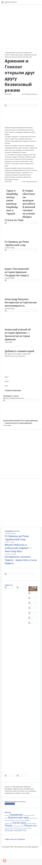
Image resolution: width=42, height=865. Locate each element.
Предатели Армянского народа (18, 828)
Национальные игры (18, 826)
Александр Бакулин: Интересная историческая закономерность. (21, 302)
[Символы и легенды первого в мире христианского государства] (32, 618)
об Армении (28, 57)
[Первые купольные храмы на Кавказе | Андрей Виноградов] (21, 776)
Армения (8, 127)
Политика (7, 828)
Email (7, 381)
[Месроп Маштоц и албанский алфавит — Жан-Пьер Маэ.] (21, 588)
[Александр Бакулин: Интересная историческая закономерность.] (21, 280)
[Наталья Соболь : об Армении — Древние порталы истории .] (32, 623)
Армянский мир (18, 817)
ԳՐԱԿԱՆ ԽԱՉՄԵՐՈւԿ (16, 830)
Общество (30, 825)
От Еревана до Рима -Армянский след (17, 243)
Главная (7, 52)
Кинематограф (8, 823)
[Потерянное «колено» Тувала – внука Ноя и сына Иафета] (32, 591)
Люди (8, 825)
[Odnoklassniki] (1, 855)
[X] (0, 855)
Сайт (6, 386)
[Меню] (3, 3)
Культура (19, 822)
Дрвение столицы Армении (17, 820)
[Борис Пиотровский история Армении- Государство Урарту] (21, 250)
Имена (27, 820)
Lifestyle (7, 815)
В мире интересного (17, 52)
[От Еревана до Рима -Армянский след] (21, 223)
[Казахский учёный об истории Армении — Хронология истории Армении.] (21, 311)
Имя (7, 377)
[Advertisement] (21, 26)
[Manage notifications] (4, 860)
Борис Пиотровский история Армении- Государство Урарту (17, 272)
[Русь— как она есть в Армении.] (32, 613)
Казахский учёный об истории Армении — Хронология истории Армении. (18, 334)
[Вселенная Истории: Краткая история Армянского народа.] (32, 603)
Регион (29, 828)
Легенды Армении (31, 823)
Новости (21, 57)
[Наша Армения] (11, 2)
